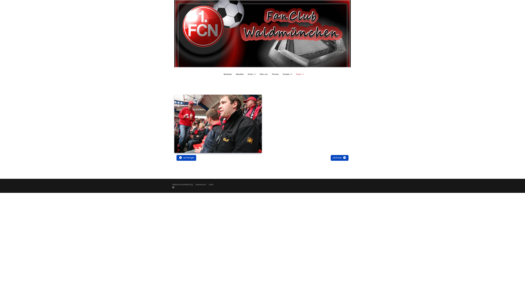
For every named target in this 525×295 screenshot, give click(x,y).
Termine (275, 74)
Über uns (264, 74)
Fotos (298, 74)
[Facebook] (173, 187)
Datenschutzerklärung (182, 184)
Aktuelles (240, 74)
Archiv (250, 74)
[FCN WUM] (262, 33)
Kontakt (286, 74)
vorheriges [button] (188, 157)
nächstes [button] (337, 157)
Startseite (228, 74)
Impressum (201, 184)
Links (211, 184)
